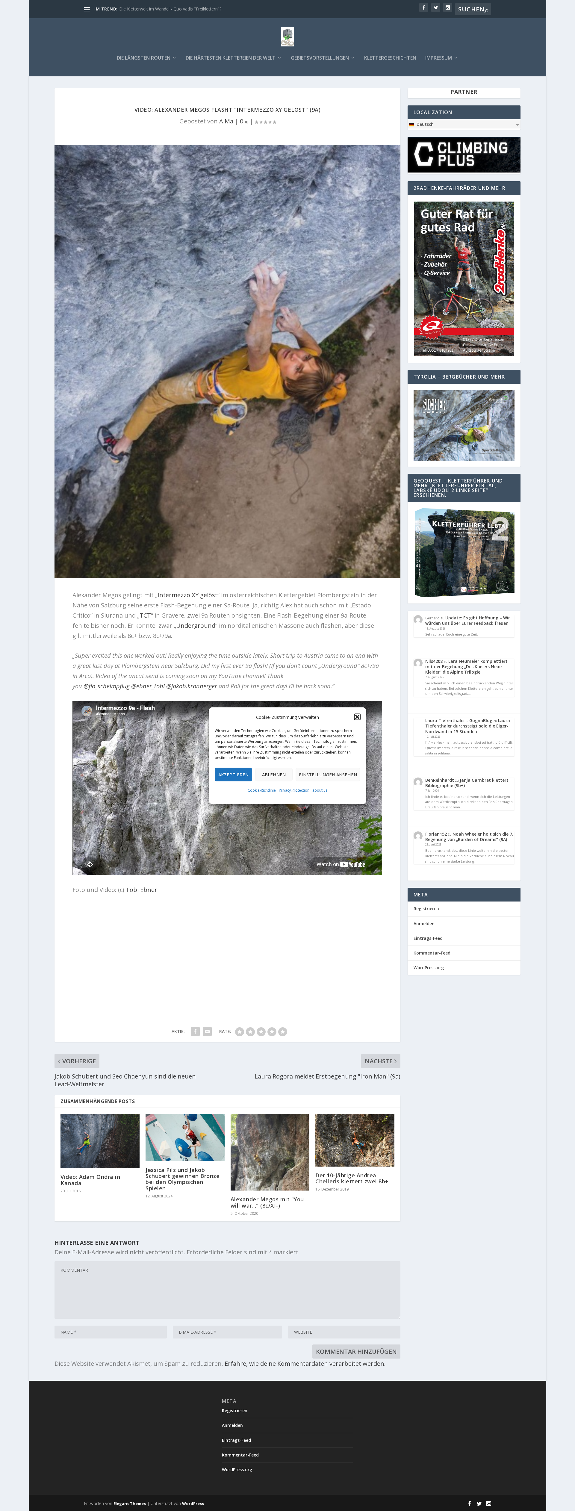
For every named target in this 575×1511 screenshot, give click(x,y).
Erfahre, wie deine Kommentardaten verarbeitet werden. (305, 1363)
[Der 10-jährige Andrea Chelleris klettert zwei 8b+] (354, 1140)
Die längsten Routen (143, 58)
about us (319, 789)
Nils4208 (434, 661)
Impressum (438, 58)
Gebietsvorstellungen (320, 58)
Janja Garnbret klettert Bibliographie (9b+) (467, 782)
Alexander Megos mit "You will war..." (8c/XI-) (267, 1202)
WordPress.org (429, 967)
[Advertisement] (227, 943)
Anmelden (424, 923)
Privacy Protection (294, 789)
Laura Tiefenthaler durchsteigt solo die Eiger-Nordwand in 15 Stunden (467, 726)
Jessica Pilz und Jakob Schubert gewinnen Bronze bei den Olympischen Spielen (183, 1179)
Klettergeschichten (390, 58)
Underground (195, 625)
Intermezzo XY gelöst (187, 595)
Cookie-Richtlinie (262, 789)
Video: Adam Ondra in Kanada (90, 1179)
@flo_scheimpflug (107, 686)
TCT (145, 615)
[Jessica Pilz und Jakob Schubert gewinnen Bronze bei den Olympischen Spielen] (185, 1137)
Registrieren (426, 908)
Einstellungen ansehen (328, 775)
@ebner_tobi (148, 686)
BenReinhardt (439, 780)
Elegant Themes (130, 1503)
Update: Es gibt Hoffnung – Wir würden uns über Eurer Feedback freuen (467, 620)
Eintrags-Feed (428, 938)
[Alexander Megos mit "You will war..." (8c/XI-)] (270, 1152)
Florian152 (436, 834)
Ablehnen (274, 775)
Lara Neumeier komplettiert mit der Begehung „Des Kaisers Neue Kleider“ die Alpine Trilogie (466, 666)
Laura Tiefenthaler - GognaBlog (458, 720)
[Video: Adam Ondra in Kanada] (100, 1141)
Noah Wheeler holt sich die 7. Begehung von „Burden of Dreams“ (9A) (469, 836)
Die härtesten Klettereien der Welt (231, 58)
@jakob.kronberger (191, 686)
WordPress (193, 1503)
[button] (357, 717)
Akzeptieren (233, 775)
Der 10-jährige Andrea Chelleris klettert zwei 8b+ (352, 1178)
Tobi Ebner (141, 890)
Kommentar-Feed (432, 953)
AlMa (226, 121)
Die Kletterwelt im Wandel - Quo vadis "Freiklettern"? (170, 9)
